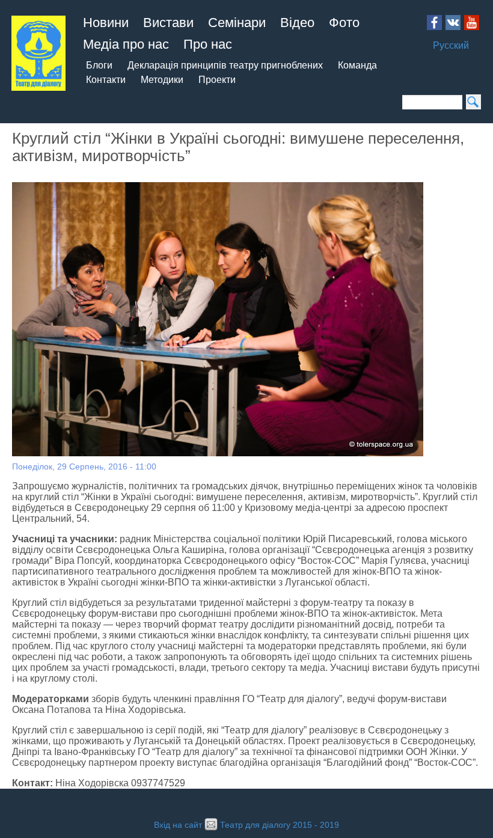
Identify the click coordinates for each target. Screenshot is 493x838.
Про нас (207, 44)
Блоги (99, 65)
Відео (297, 22)
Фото (344, 22)
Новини (106, 22)
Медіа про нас (126, 44)
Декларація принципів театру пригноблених (225, 65)
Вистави (168, 22)
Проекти (217, 80)
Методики (162, 80)
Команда (357, 65)
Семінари (237, 22)
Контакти (106, 80)
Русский (451, 45)
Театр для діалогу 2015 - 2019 (279, 825)
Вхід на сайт (178, 825)
